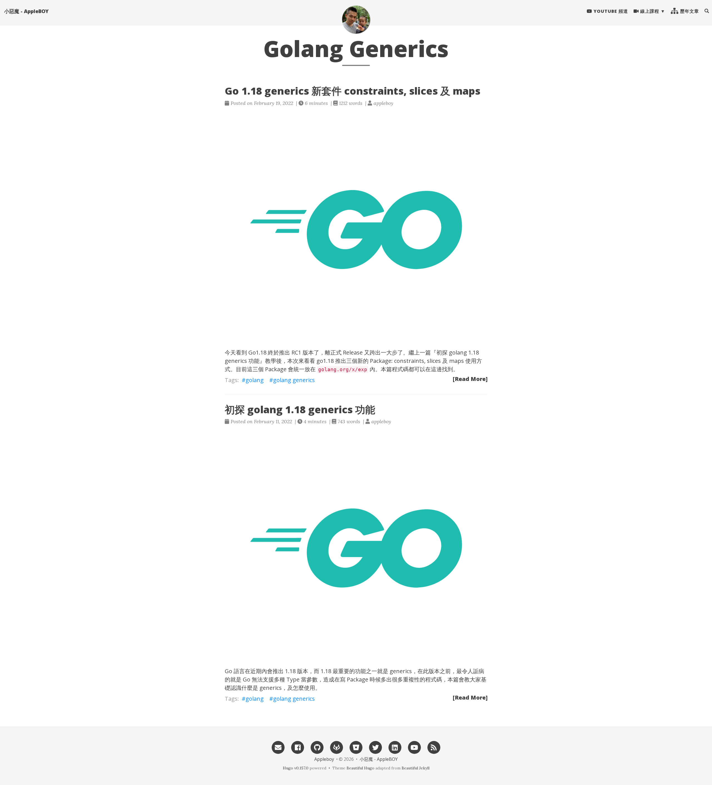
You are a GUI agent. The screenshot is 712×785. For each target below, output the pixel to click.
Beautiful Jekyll (415, 768)
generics (401, 671)
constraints (409, 361)
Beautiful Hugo (360, 768)
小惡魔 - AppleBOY (26, 11)
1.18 (290, 671)
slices (434, 361)
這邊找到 (442, 369)
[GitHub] (317, 747)
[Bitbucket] (356, 747)
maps (456, 361)
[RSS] (434, 747)
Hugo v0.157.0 (295, 768)
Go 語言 (235, 671)
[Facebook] (297, 747)
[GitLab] (336, 747)
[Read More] (470, 379)
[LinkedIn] (395, 747)
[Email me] (278, 747)
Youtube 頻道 (610, 11)
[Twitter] (375, 747)
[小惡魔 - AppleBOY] (356, 19)
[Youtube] (414, 747)
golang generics (294, 380)
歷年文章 (689, 11)
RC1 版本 (302, 352)
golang (255, 380)
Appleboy (324, 759)
